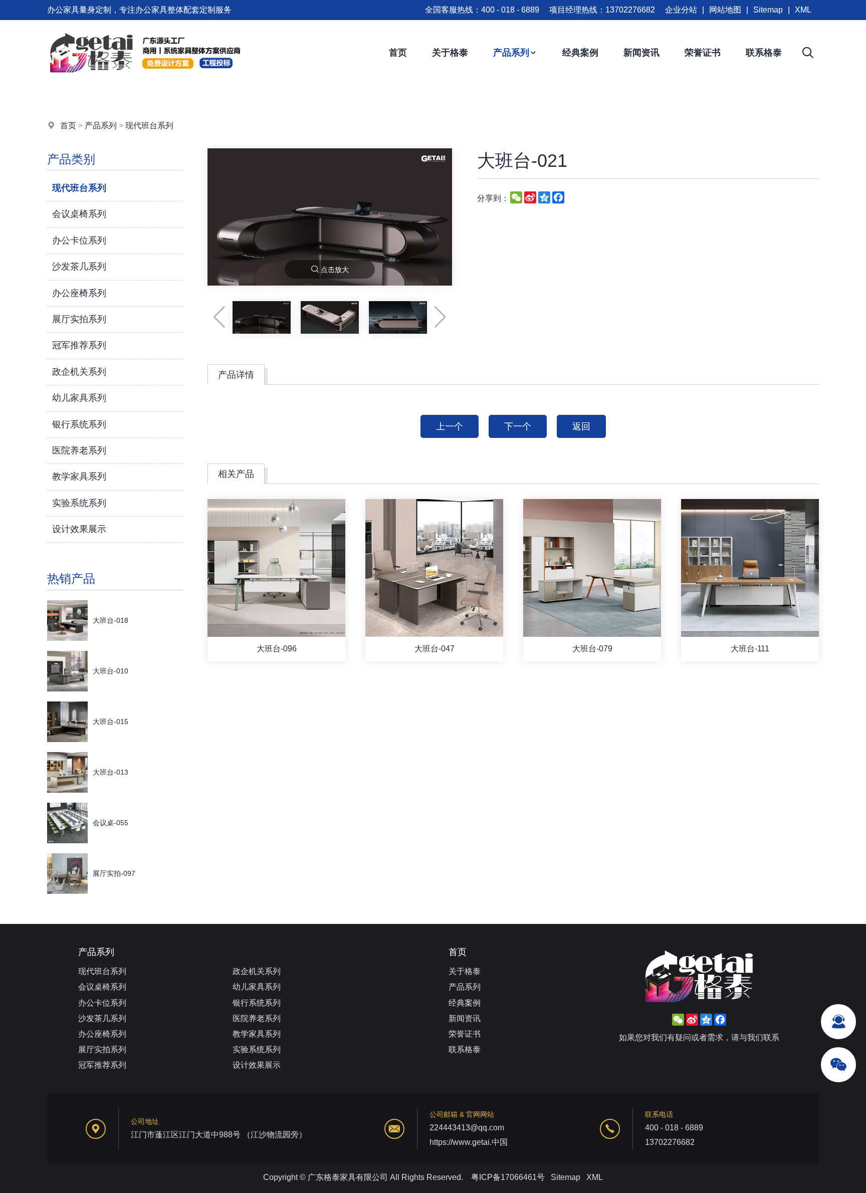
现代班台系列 (149, 125)
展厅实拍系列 (79, 319)
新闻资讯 (641, 53)
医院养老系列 (79, 450)
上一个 (449, 426)
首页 (398, 53)
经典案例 (580, 53)
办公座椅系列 (79, 293)
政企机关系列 (79, 372)
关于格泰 (450, 53)
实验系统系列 (79, 503)
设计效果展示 (79, 529)
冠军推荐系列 (79, 345)
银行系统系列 (79, 424)
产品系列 (511, 53)
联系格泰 (764, 53)
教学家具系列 (79, 476)
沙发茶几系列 (79, 267)
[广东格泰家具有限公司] (145, 82)
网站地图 (725, 10)
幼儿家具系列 (79, 398)
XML (803, 10)
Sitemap (768, 10)
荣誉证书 (703, 53)
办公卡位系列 (79, 240)
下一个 (517, 426)
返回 (581, 426)
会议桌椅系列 (79, 214)
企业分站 (681, 10)
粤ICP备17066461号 (508, 1177)
